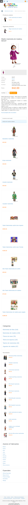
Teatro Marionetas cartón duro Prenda (13, 247)
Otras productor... (6, 465)
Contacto (8, 497)
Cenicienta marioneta (14, 369)
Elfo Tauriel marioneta (14, 384)
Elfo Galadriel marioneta (14, 405)
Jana (4, 452)
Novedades (5, 478)
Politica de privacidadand (19, 497)
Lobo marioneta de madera (15, 17)
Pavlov (4, 448)
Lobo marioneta (12, 419)
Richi (4, 450)
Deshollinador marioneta (15, 398)
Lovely (4, 461)
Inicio (2, 11)
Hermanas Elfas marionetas (15, 355)
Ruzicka (4, 457)
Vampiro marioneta (13, 362)
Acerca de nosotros (16, 498)
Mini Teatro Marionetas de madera (12, 290)
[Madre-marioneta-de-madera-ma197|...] (3, 72)
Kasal (4, 454)
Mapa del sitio (6, 475)
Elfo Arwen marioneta (14, 391)
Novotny (4, 455)
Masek (13, 78)
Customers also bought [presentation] (7, 118)
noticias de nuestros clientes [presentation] (8, 121)
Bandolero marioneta (8, 138)
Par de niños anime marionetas (16, 433)
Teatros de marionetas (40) (11, 343)
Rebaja (4, 480)
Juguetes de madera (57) (10, 346)
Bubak (4, 463)
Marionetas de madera (9, 11)
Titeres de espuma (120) (10, 339)
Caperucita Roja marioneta (15, 376)
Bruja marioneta (7, 160)
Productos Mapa (6, 476)
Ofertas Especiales (7, 473)
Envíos (12, 497)
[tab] (14, 118)
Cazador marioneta (8, 203)
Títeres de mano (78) (9, 336)
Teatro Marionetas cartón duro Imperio (13, 225)
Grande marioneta (7, 182)
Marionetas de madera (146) (11, 333)
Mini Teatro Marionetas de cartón (11, 268)
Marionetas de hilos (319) (10, 329)
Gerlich (4, 459)
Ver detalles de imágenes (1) (14, 66)
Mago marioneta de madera (15, 28)
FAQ (5, 497)
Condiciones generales (7, 498)
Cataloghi (23, 498)
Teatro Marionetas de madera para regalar (14, 312)
